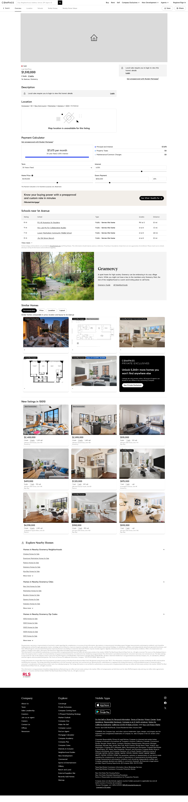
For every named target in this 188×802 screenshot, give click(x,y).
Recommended (29, 310)
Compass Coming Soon (67, 711)
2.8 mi (155, 233)
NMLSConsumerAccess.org (132, 785)
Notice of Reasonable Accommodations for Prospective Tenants (116, 777)
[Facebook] (165, 702)
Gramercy (34, 79)
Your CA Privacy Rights (151, 725)
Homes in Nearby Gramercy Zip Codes (40, 614)
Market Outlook (64, 717)
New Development (65, 756)
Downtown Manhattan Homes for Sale (36, 558)
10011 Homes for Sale (30, 636)
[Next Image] (66, 332)
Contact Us (25, 724)
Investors (24, 714)
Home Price (26, 175)
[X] (165, 707)
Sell (118, 3)
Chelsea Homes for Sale (31, 554)
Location (29, 8)
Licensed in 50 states (103, 787)
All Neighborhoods (120, 285)
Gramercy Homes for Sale (31, 567)
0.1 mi (155, 222)
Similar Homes (52, 8)
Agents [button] (164, 3)
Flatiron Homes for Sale (31, 563)
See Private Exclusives (132, 385)
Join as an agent (27, 717)
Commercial (62, 759)
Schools (40, 8)
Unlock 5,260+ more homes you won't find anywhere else (140, 371)
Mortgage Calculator (66, 735)
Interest (98, 164)
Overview (18, 8)
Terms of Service (137, 719)
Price (41, 310)
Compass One (63, 721)
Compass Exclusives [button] (130, 3)
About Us (25, 704)
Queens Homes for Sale (31, 599)
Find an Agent (63, 731)
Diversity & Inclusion (66, 749)
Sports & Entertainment (67, 763)
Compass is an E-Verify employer (135, 722)
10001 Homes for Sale (30, 623)
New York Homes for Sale (31, 586)
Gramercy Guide (104, 285)
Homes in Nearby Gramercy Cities (38, 582)
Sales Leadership (27, 711)
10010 (67, 106)
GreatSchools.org (55, 246)
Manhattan (52, 106)
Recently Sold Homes (66, 777)
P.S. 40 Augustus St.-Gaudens (48, 222)
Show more (27, 576)
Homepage (25, 106)
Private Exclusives (65, 707)
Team (23, 707)
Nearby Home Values (70, 8)
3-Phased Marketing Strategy (69, 714)
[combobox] (37, 3)
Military (61, 766)
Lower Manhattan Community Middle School (54, 233)
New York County (40, 106)
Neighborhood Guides (66, 752)
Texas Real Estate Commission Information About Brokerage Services (118, 767)
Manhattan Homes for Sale (32, 591)
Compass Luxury (64, 728)
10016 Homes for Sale (30, 619)
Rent (113, 3)
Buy (107, 3)
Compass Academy (65, 738)
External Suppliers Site (66, 773)
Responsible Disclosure (112, 722)
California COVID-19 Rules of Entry (125, 725)
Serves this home (108, 222)
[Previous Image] (26, 332)
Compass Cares (64, 745)
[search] (60, 2)
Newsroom (25, 731)
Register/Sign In (179, 3)
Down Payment (101, 175)
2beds (24, 76)
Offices (24, 728)
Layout (62, 310)
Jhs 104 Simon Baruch (45, 238)
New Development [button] (149, 3)
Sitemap (61, 780)
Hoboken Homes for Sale (31, 604)
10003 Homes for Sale (30, 627)
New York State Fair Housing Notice (107, 773)
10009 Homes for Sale (30, 632)
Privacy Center (150, 719)
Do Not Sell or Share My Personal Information (112, 719)
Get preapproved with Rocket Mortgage (143, 79)
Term (23, 164)
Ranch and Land (64, 770)
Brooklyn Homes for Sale (31, 595)
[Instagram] (165, 697)
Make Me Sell (63, 724)
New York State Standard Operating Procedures (111, 775)
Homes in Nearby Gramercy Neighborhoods (42, 549)
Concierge (62, 704)
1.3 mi (155, 228)
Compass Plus (63, 742)
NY (32, 106)
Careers (24, 721)
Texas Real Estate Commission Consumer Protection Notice (115, 769)
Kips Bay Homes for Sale (31, 571)
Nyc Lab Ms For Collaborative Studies (51, 228)
